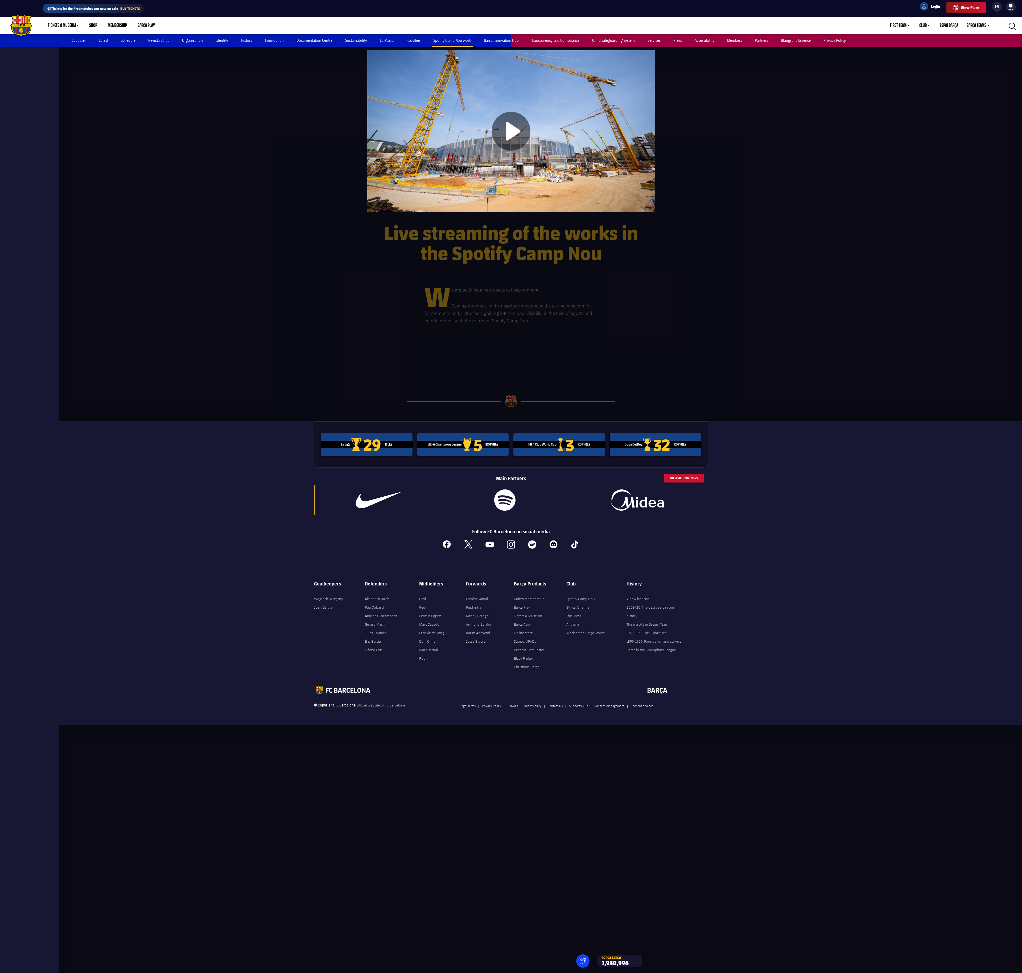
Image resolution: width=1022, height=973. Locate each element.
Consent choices (642, 706)
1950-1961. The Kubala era (646, 633)
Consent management (609, 706)
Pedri (423, 607)
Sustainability (356, 40)
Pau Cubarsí (374, 607)
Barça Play (146, 25)
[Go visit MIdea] (637, 500)
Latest (103, 40)
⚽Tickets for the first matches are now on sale (93, 8)
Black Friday (523, 658)
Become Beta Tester (529, 650)
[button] (583, 961)
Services (654, 40)
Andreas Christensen (381, 616)
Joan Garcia (323, 607)
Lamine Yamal (477, 599)
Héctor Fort (373, 650)
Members (734, 40)
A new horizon (638, 599)
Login (932, 7)
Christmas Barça (526, 667)
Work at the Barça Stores (585, 633)
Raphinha (473, 607)
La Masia (387, 40)
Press (677, 40)
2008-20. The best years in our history (650, 611)
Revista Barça (158, 40)
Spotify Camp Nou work (452, 40)
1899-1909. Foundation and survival (654, 641)
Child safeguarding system (613, 40)
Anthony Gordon (479, 624)
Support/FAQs (525, 641)
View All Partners (684, 478)
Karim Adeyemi (478, 633)
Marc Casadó (429, 624)
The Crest (573, 616)
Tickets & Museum (62, 25)
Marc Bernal (428, 650)
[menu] (1011, 7)
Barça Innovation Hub (501, 40)
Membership (117, 25)
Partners (761, 40)
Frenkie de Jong (431, 633)
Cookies (513, 706)
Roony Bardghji (478, 616)
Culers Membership (529, 599)
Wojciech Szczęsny (328, 599)
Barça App (522, 624)
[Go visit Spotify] (505, 500)
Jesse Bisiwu (476, 641)
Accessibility (704, 40)
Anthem (572, 624)
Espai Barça (949, 25)
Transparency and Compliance (555, 40)
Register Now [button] (511, 159)
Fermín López (430, 616)
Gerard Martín (375, 624)
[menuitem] (1011, 6)
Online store (523, 633)
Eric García (373, 641)
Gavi (422, 599)
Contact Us (555, 706)
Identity (222, 40)
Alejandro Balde (377, 599)
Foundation (274, 40)
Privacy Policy (834, 40)
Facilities (413, 40)
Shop (93, 25)
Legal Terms (468, 706)
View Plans (970, 7)
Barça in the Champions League (651, 650)
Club (923, 25)
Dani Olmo (427, 641)
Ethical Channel (578, 607)
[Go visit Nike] (379, 500)
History (246, 40)
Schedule (128, 40)
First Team (898, 25)
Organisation (192, 40)
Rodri (423, 658)
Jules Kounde (375, 633)
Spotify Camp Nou (580, 599)
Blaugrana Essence (796, 40)
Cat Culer (79, 40)
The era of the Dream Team (647, 624)
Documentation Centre (314, 40)
